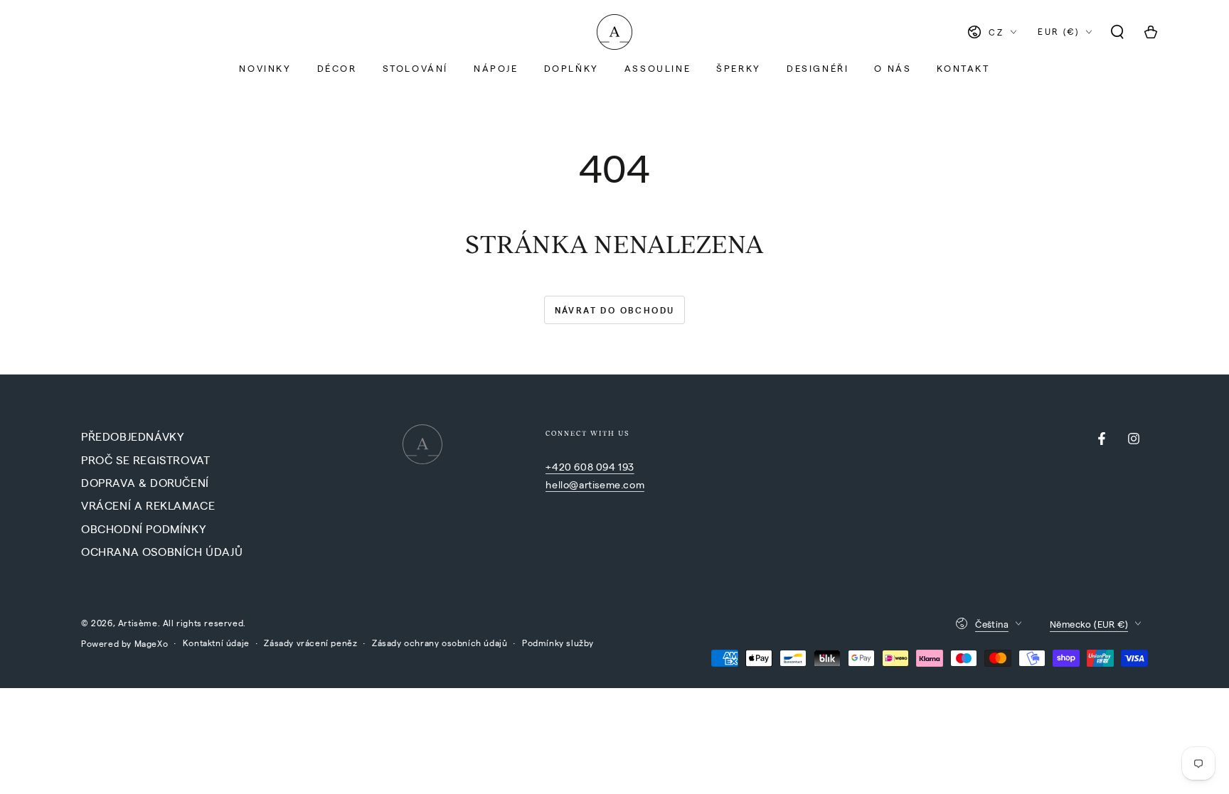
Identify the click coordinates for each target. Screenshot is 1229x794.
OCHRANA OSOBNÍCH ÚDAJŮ (162, 551)
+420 (560, 466)
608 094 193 (604, 466)
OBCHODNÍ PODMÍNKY (143, 528)
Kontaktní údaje (216, 642)
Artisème (138, 622)
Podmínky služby (558, 642)
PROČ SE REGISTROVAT (145, 459)
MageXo (151, 643)
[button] (1117, 32)
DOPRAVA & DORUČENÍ (145, 482)
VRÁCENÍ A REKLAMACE (148, 505)
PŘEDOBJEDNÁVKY (132, 436)
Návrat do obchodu (615, 310)
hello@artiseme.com (595, 484)
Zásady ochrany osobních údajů (439, 642)
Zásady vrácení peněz (310, 642)
